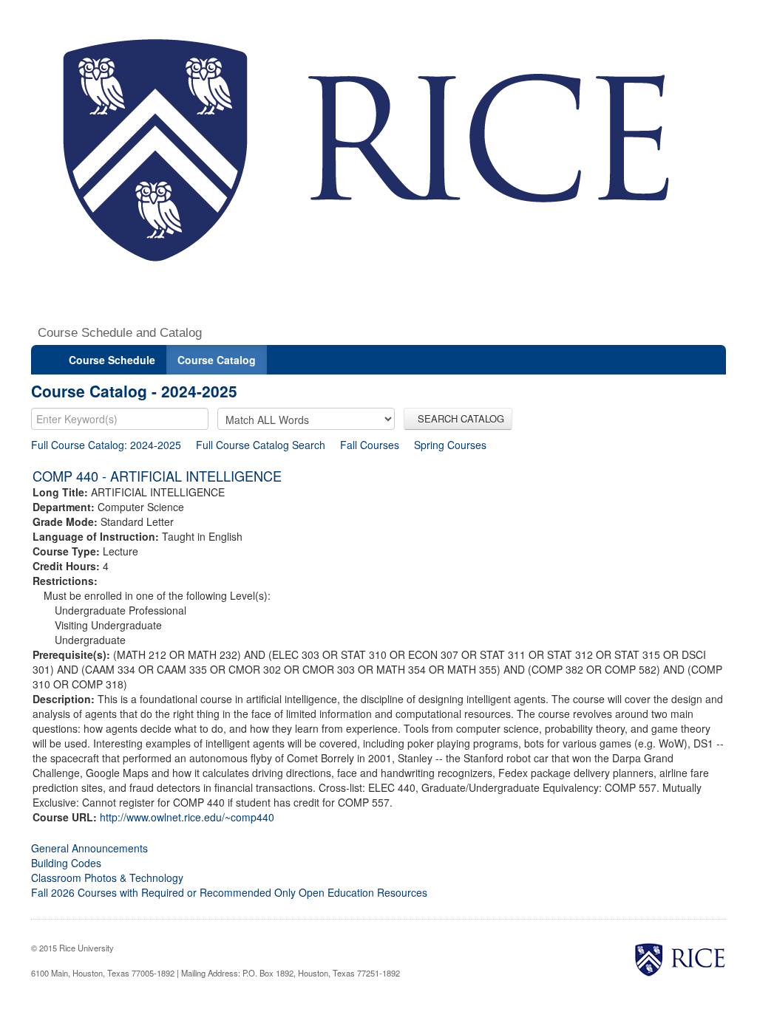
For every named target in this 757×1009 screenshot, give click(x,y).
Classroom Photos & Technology (107, 877)
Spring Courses (450, 444)
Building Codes (66, 862)
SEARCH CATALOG (458, 418)
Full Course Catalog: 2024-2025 (106, 444)
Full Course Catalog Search (260, 444)
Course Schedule (112, 359)
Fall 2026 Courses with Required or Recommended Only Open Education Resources (229, 892)
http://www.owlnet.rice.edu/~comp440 (187, 817)
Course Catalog (216, 359)
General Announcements (89, 848)
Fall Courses (369, 444)
